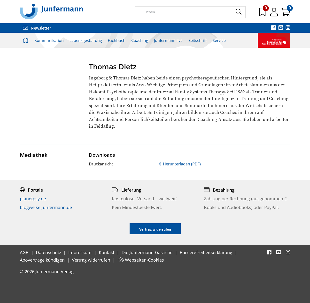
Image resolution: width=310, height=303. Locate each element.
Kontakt (107, 252)
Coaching (139, 40)
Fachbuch (116, 40)
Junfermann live (168, 40)
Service (219, 40)
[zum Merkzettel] (262, 13)
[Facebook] (274, 28)
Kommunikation (49, 40)
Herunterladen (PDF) (181, 164)
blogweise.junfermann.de (46, 207)
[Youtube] (281, 28)
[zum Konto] (274, 13)
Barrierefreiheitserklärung (206, 252)
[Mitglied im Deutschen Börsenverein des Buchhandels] (274, 39)
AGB (25, 252)
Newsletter (40, 28)
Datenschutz (49, 252)
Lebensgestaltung (86, 40)
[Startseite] (51, 11)
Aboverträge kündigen (43, 260)
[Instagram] (288, 28)
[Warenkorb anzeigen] (285, 13)
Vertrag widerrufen (91, 260)
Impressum (80, 252)
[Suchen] (238, 12)
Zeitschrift (197, 40)
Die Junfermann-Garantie (148, 252)
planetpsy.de (33, 199)
